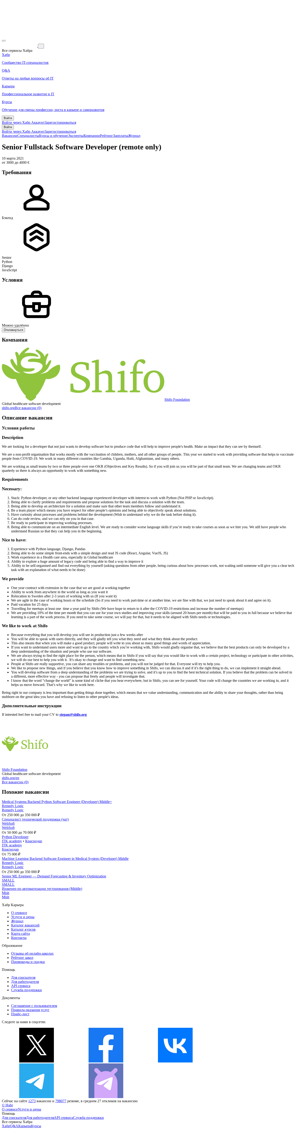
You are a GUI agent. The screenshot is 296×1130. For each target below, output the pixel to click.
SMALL (8, 880)
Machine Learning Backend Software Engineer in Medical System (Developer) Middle (65, 859)
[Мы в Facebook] (106, 1061)
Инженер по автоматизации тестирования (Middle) (42, 889)
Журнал (134, 136)
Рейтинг (106, 136)
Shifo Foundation (177, 399)
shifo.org (8, 408)
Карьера (24, 1126)
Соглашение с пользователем (34, 1006)
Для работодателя (25, 982)
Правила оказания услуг (30, 1010)
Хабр (6, 1126)
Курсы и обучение (53, 136)
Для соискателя (23, 977)
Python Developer (15, 837)
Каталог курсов (23, 929)
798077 (60, 1101)
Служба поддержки (26, 990)
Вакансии (9, 136)
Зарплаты (120, 136)
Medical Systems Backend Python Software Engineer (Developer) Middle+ (57, 802)
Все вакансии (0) (28, 408)
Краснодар (33, 841)
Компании (91, 136)
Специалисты (28, 136)
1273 (32, 1101)
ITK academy (12, 841)
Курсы (36, 1126)
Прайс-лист (20, 1014)
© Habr (7, 1105)
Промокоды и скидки (28, 962)
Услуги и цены (22, 917)
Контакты (19, 938)
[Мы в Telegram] (36, 1097)
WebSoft (8, 823)
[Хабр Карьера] (20, 46)
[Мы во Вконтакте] (175, 1061)
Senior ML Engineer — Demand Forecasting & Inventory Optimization (54, 876)
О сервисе (19, 913)
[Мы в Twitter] (36, 1061)
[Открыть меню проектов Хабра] (4, 40)
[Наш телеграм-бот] (106, 1097)
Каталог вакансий (25, 925)
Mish (5, 893)
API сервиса (20, 986)
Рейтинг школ (22, 958)
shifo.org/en (10, 778)
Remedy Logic (13, 806)
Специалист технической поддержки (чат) (35, 819)
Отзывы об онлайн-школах (32, 953)
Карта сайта (20, 933)
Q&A (14, 1126)
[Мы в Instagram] (244, 1061)
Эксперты (75, 136)
